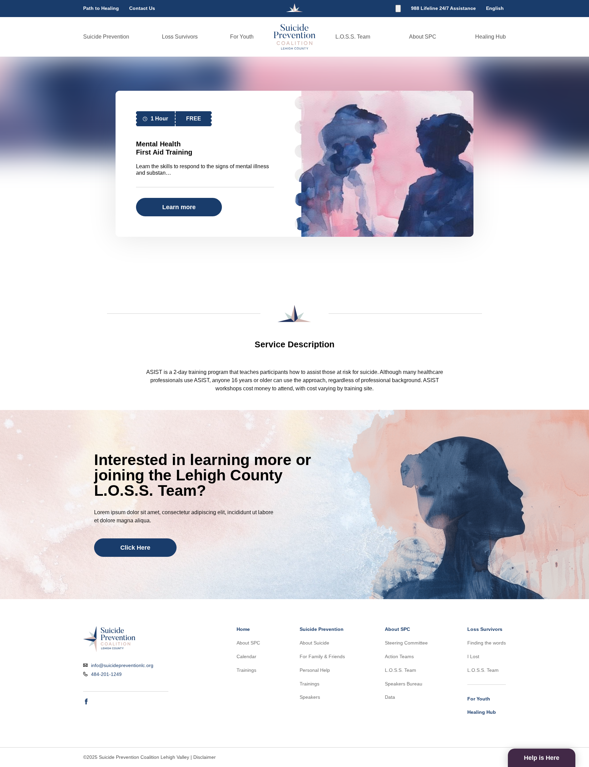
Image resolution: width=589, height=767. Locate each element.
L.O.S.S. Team (352, 37)
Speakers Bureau (403, 683)
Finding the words (486, 643)
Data (390, 697)
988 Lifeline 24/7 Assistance (443, 8)
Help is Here (541, 757)
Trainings (246, 670)
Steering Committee (406, 643)
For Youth (242, 37)
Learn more (179, 207)
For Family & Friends (322, 656)
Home (243, 629)
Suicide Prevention (106, 37)
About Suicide (314, 643)
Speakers (310, 697)
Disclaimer (204, 757)
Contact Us (142, 8)
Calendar (246, 656)
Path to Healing (101, 8)
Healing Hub (490, 37)
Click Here (135, 547)
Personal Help (315, 670)
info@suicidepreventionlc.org (122, 665)
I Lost (473, 656)
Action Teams (399, 656)
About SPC (422, 37)
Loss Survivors (180, 37)
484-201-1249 (106, 674)
